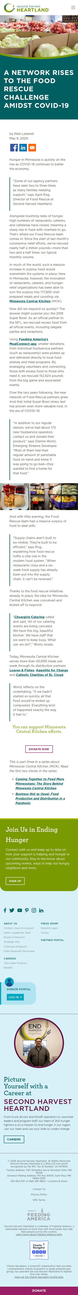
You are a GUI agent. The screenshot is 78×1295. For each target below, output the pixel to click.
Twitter (11, 910)
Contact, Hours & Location (19, 928)
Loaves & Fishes (21, 670)
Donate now (39, 749)
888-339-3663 (37, 1181)
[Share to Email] (32, 147)
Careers (10, 958)
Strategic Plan (12, 941)
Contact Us (39, 1189)
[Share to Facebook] (14, 147)
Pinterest (27, 910)
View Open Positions (15, 963)
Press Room (49, 923)
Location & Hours (57, 1181)
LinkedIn (41, 910)
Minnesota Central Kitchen (30, 301)
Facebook (5, 910)
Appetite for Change (52, 670)
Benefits (8, 967)
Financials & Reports (15, 946)
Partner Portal (52, 940)
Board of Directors (14, 937)
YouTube (19, 910)
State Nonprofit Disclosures (19, 951)
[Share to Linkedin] (23, 147)
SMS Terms (39, 1200)
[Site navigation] (73, 7)
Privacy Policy (39, 1194)
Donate (39, 1291)
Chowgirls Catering (29, 617)
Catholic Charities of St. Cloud (39, 675)
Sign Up (15, 881)
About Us (10, 923)
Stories (45, 932)
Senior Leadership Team (17, 932)
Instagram (34, 910)
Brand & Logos (49, 928)
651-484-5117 (18, 1181)
